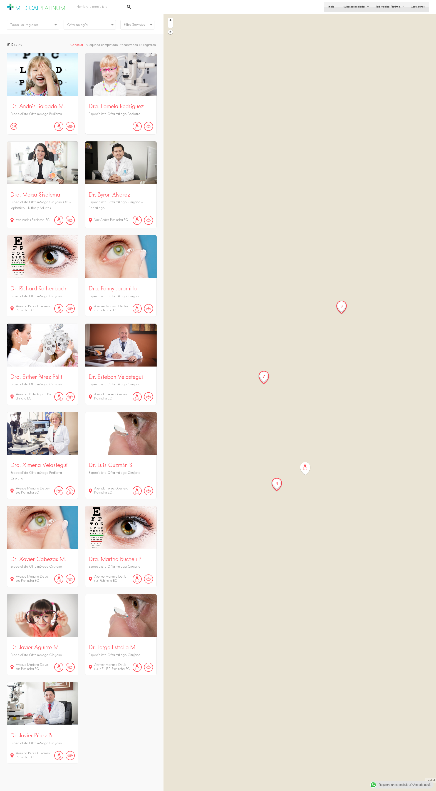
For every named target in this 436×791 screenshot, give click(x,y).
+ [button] (170, 20)
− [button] (170, 25)
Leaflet (430, 780)
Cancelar (76, 45)
